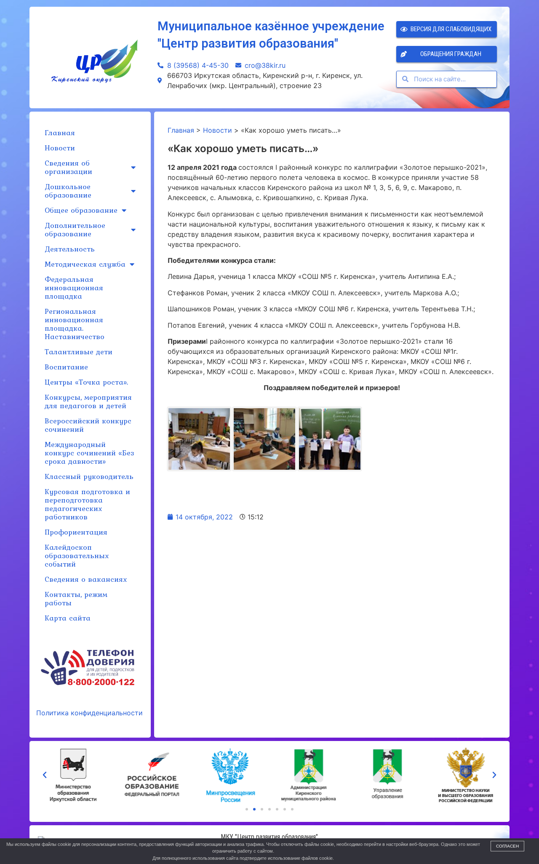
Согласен (507, 846)
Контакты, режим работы (76, 598)
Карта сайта (68, 617)
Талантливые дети (78, 351)
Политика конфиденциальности (89, 713)
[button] (246, 809)
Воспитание (66, 366)
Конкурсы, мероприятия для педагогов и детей (88, 401)
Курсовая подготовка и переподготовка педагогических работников (87, 504)
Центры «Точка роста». (86, 382)
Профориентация (76, 532)
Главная (60, 132)
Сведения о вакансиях (86, 579)
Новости (60, 147)
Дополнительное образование (75, 229)
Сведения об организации (68, 167)
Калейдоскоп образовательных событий (77, 555)
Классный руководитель (89, 476)
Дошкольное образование (68, 191)
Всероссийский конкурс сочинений (88, 425)
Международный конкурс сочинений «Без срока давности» (89, 453)
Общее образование (81, 210)
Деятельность (70, 248)
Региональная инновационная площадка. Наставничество (74, 323)
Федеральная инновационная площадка (74, 287)
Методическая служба (85, 264)
